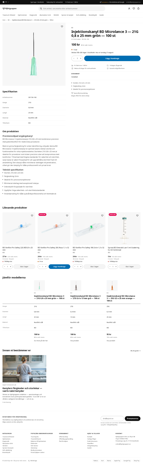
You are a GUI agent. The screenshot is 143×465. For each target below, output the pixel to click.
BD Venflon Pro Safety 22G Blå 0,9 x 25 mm (18, 248)
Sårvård (56, 15)
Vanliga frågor (91, 439)
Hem (4, 20)
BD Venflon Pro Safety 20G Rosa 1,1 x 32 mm (53, 248)
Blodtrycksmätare (36, 450)
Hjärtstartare (22, 15)
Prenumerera (132, 418)
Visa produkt (74, 341)
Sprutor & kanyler (67, 15)
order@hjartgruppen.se (133, 2)
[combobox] (71, 8)
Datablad (74, 77)
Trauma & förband (9, 15)
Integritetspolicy (112, 425)
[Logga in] (129, 8)
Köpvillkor (90, 443)
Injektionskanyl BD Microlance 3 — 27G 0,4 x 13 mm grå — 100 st (85, 297)
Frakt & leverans (92, 441)
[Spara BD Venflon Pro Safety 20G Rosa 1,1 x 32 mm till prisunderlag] (67, 215)
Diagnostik (33, 15)
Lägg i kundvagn (112, 58)
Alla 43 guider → (135, 351)
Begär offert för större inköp (80, 96)
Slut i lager (24, 267)
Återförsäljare (63, 441)
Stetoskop (34, 448)
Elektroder (34, 443)
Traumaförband (36, 439)
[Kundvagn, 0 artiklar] (138, 8)
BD (9, 20)
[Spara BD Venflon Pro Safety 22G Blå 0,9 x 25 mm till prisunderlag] (32, 215)
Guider (101, 15)
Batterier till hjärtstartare (38, 441)
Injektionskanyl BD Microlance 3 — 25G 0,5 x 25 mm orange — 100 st (121, 298)
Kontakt (89, 437)
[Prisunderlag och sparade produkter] (134, 8)
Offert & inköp (63, 437)
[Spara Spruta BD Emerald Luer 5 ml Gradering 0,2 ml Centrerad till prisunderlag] (137, 215)
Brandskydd (93, 15)
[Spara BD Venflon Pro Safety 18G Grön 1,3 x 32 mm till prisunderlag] (102, 215)
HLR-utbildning (81, 15)
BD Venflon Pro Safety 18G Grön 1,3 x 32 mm (88, 248)
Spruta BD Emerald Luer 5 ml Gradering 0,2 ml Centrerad (123, 248)
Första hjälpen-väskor (37, 452)
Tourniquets (35, 437)
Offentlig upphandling (66, 439)
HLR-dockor (34, 446)
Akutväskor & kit (45, 15)
